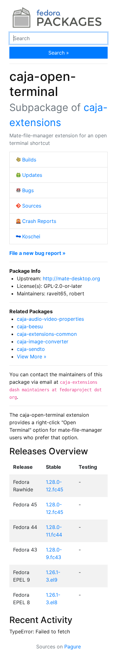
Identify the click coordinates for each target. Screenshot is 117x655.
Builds (29, 159)
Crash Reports (39, 221)
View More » (31, 356)
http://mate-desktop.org (71, 278)
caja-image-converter (42, 341)
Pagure (72, 646)
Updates (32, 175)
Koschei (31, 236)
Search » (58, 53)
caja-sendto (31, 349)
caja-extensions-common (47, 334)
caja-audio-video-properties (50, 319)
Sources (31, 206)
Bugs (28, 190)
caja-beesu (30, 326)
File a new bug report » (37, 253)
